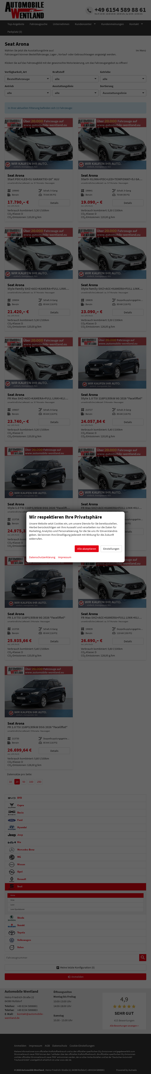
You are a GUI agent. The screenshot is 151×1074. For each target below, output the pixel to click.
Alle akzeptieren (86, 548)
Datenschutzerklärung (42, 557)
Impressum (64, 557)
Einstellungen (111, 548)
